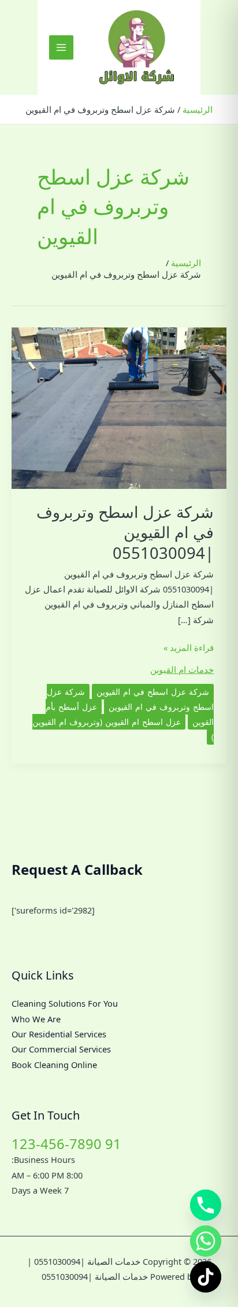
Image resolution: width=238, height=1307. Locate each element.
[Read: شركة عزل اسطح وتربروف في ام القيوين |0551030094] (119, 407)
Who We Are (36, 1019)
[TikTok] (205, 1277)
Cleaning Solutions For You (65, 1003)
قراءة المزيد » (188, 648)
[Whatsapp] (205, 1241)
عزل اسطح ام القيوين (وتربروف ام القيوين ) (123, 729)
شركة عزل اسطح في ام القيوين (152, 691)
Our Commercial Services (61, 1049)
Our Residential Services (59, 1034)
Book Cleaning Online (54, 1064)
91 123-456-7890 (66, 1144)
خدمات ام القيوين (182, 669)
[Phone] (205, 1205)
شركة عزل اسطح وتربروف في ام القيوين (130, 699)
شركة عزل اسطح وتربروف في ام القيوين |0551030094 (125, 532)
